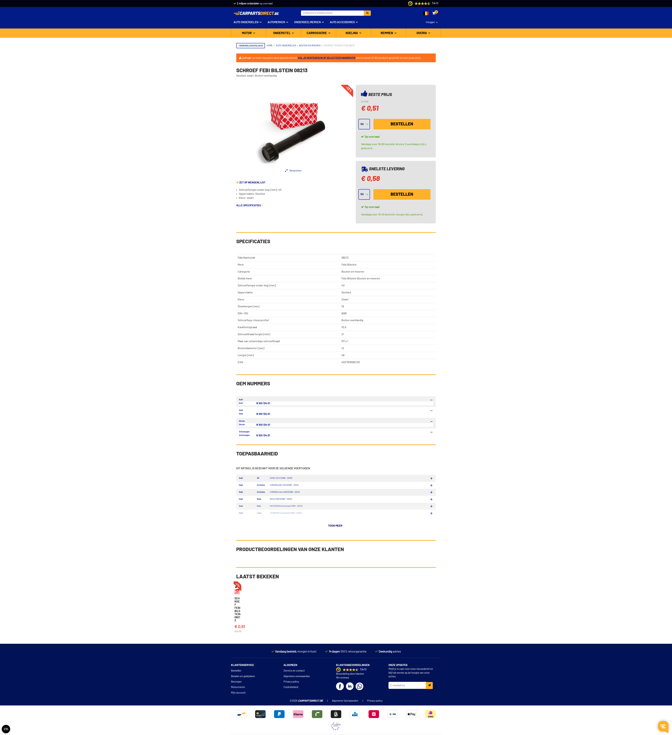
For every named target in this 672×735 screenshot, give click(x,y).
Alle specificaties (248, 205)
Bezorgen (236, 681)
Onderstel (282, 33)
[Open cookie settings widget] (6, 729)
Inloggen (430, 22)
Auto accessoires (342, 22)
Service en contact (294, 670)
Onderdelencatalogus (251, 46)
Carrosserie (317, 33)
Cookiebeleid (291, 687)
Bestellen (402, 124)
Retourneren (238, 687)
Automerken (276, 22)
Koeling (352, 33)
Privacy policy (291, 681)
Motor (247, 33)
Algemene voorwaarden (297, 676)
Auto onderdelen (246, 22)
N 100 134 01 (263, 403)
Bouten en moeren (352, 271)
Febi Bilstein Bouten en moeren (360, 278)
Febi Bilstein (349, 264)
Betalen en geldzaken (243, 676)
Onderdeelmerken (307, 22)
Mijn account (238, 692)
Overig (422, 33)
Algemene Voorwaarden (345, 701)
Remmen (387, 33)
